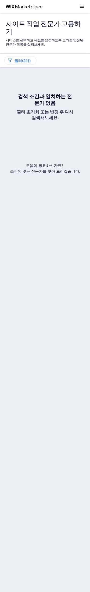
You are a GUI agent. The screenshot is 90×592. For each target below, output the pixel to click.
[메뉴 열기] (82, 6)
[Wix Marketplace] (24, 6)
